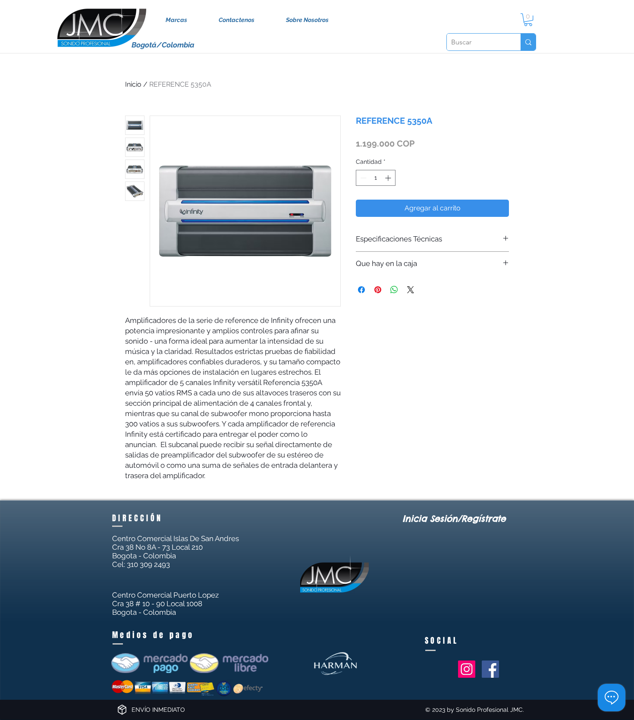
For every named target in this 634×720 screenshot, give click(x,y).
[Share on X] (410, 290)
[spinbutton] (375, 177)
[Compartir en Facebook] (361, 290)
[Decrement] (362, 177)
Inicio (133, 84)
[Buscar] (528, 42)
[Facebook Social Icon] (490, 669)
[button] (528, 19)
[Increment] (388, 177)
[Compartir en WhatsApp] (394, 290)
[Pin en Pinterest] (378, 290)
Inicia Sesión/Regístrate (454, 518)
